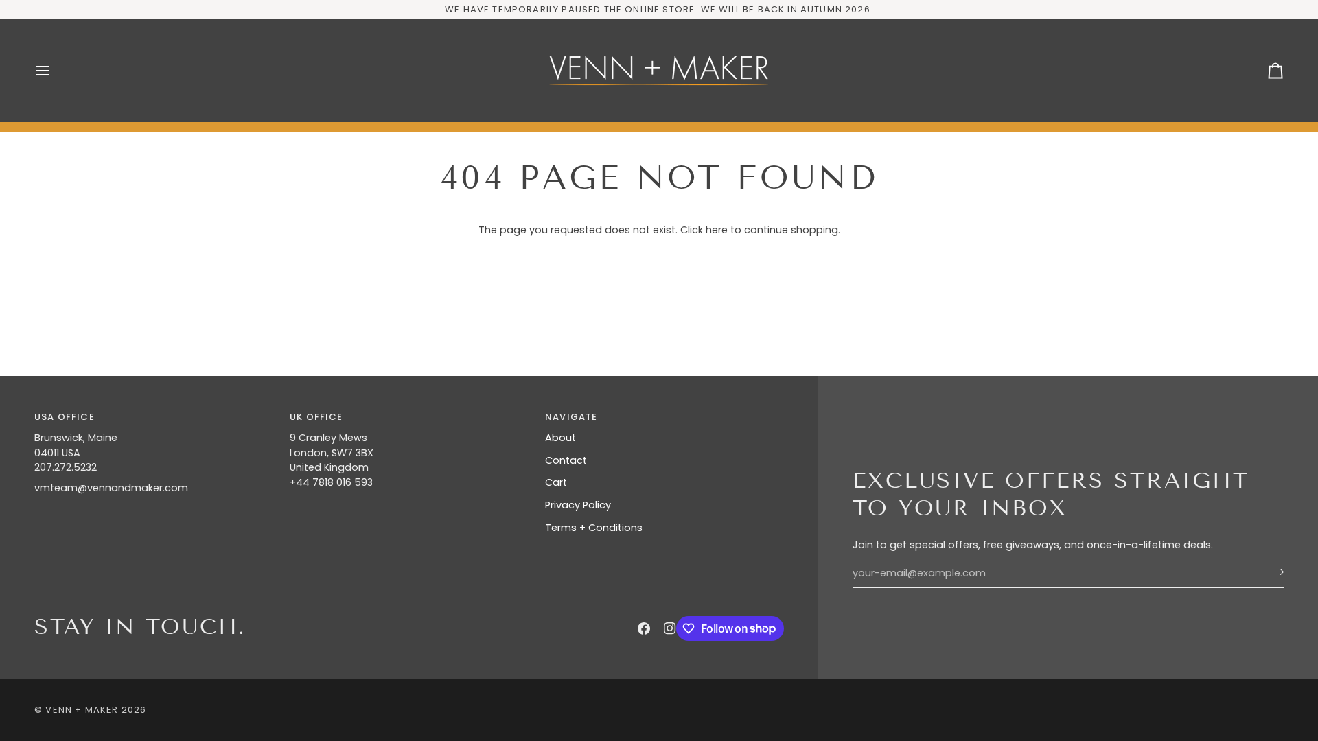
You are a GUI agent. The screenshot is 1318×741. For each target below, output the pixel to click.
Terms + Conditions (594, 527)
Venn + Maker (81, 709)
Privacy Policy (578, 505)
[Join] (1272, 572)
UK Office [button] (316, 416)
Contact (566, 460)
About (560, 438)
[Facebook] (644, 628)
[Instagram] (670, 628)
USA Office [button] (64, 416)
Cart (556, 482)
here (717, 230)
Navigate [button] (571, 416)
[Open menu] (55, 70)
